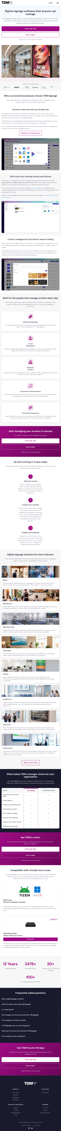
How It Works (15, 1092)
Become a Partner (45, 1113)
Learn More (30, 939)
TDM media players (37, 188)
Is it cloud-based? (8, 1010)
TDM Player (16, 1100)
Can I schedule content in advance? (13, 1036)
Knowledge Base (15, 1113)
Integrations (15, 1097)
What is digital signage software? (13, 999)
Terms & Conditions (26, 1125)
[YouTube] (32, 1128)
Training (16, 1110)
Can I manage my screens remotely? (14, 1020)
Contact (45, 1110)
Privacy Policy (36, 1125)
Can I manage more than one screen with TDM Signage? (20, 1015)
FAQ (16, 1115)
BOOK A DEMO (30, 35)
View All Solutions (30, 763)
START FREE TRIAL (30, 29)
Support (16, 1108)
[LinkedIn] (29, 1128)
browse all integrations (30, 133)
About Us (45, 1108)
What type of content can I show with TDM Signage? (19, 1031)
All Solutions (45, 1092)
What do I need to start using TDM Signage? (16, 1004)
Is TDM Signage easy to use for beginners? (16, 1026)
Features (15, 1095)
